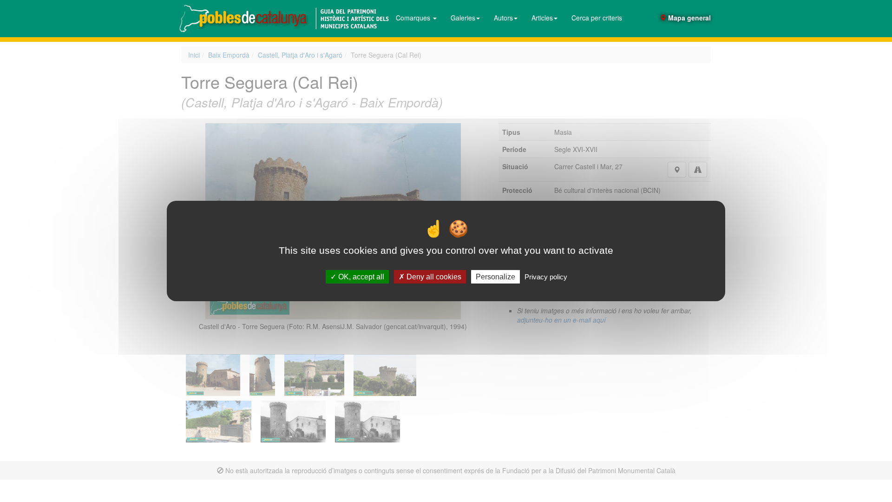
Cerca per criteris (596, 17)
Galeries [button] (463, 17)
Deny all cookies (433, 277)
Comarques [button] (414, 17)
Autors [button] (503, 17)
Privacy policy (546, 277)
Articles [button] (542, 17)
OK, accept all (360, 277)
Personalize (495, 277)
